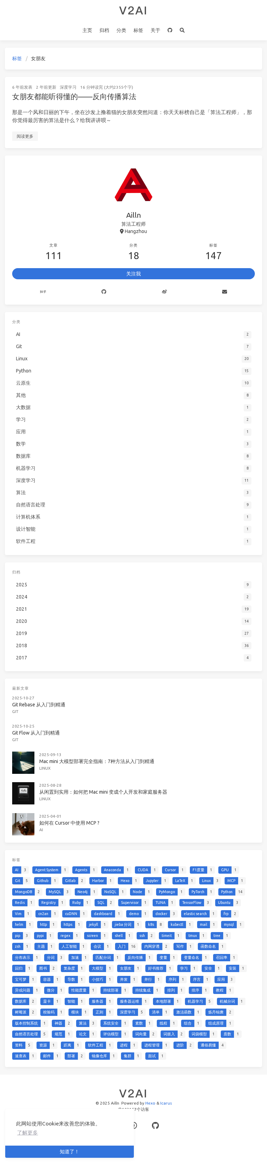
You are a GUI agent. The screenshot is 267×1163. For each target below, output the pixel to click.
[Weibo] (164, 292)
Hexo (150, 1103)
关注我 (133, 273)
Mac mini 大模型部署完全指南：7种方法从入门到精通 (96, 761)
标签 (138, 30)
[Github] (104, 292)
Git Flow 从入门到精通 (36, 733)
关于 (155, 30)
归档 (104, 30)
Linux (45, 768)
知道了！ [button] (69, 1151)
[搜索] (182, 30)
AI (41, 829)
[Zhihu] (43, 292)
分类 (121, 30)
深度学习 (68, 87)
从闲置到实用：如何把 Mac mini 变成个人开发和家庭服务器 (103, 792)
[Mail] (225, 292)
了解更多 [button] (27, 1133)
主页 (87, 30)
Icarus (166, 1103)
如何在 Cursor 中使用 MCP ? (69, 823)
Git (15, 711)
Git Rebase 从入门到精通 (38, 704)
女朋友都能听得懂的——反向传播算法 (74, 96)
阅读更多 (25, 136)
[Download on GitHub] (170, 30)
